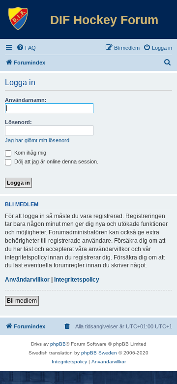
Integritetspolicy (76, 279)
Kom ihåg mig (29, 153)
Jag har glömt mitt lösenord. (38, 140)
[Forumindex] (18, 18)
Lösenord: (18, 122)
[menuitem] (26, 48)
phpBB (58, 344)
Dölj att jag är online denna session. (55, 161)
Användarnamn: (26, 100)
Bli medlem (22, 300)
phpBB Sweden (99, 352)
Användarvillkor (27, 279)
